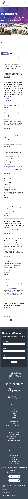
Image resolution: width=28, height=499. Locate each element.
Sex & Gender (6, 167)
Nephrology (6, 121)
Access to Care (7, 312)
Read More (7, 76)
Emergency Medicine (14, 288)
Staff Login (13, 476)
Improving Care (14, 453)
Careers (14, 409)
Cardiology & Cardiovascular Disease (11, 189)
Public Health (20, 312)
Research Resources (14, 461)
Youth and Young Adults (8, 102)
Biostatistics (14, 423)
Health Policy (14, 312)
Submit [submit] (5, 53)
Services (14, 413)
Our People (14, 411)
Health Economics (14, 434)
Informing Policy (14, 455)
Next (25, 320)
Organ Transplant (19, 270)
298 (23, 320)
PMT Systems (13, 480)
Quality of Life (19, 166)
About (14, 407)
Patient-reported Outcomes (14, 440)
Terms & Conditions (6, 492)
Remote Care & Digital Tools (15, 121)
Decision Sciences (14, 430)
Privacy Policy (4, 489)
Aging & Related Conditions (9, 166)
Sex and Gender (18, 211)
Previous (5, 320)
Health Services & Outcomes (14, 436)
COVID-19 (14, 457)
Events (14, 415)
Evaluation (14, 442)
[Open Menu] (25, 3)
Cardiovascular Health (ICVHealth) (14, 425)
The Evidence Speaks (14, 463)
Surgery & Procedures (8, 190)
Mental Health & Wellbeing (14, 70)
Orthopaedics (12, 142)
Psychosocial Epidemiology (14, 447)
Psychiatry (14, 444)
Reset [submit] (11, 53)
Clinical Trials (14, 428)
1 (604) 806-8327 (12, 470)
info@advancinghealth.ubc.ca (15, 472)
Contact (14, 417)
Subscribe (14, 362)
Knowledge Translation (14, 438)
